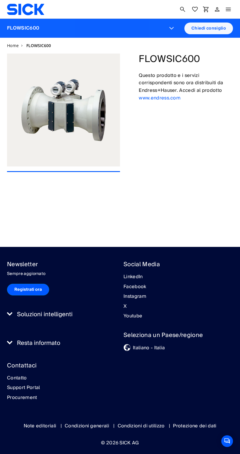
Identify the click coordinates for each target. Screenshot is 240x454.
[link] (25, 9)
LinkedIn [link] (133, 277)
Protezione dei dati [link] (194, 426)
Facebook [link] (135, 287)
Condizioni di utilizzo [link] (142, 426)
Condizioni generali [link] (87, 426)
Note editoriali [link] (41, 426)
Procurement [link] (22, 398)
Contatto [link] (17, 378)
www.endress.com (160, 98)
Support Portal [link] (23, 388)
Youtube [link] (133, 316)
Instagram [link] (135, 296)
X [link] (125, 306)
